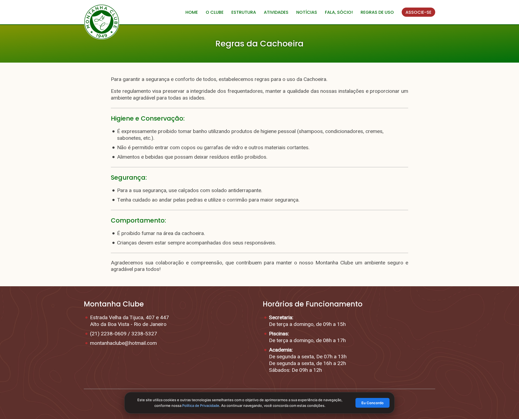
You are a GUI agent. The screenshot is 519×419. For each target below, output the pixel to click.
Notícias (306, 12)
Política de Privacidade (200, 405)
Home (191, 12)
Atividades (276, 12)
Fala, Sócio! (339, 12)
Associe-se (418, 12)
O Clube (215, 12)
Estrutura (243, 12)
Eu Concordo (372, 403)
